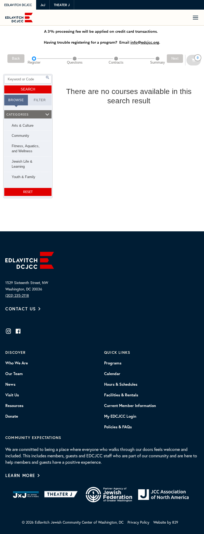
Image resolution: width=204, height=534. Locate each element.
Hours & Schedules (120, 384)
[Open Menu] (197, 17)
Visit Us (12, 395)
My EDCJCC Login (120, 416)
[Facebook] (18, 331)
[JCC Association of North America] (163, 494)
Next (174, 58)
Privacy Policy (138, 522)
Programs (112, 363)
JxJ (42, 5)
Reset (28, 192)
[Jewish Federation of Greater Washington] (109, 494)
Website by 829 (165, 522)
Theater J (62, 5)
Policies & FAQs (118, 427)
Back (16, 58)
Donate (11, 416)
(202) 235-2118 (17, 295)
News (10, 384)
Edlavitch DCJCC (18, 5)
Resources (14, 406)
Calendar (112, 374)
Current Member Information (130, 406)
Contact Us (20, 308)
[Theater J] (62, 494)
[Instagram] (8, 331)
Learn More (20, 475)
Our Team (14, 374)
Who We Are (16, 363)
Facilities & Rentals (121, 395)
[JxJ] (25, 494)
